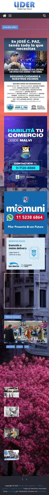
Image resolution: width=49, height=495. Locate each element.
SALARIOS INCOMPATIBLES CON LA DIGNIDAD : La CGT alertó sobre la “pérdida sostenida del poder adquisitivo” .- (33, 456)
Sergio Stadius (25, 372)
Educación (10, 347)
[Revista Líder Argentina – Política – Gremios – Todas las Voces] (4, 15)
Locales (19, 347)
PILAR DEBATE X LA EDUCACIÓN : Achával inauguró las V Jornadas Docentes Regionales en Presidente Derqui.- (21, 360)
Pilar (26, 347)
